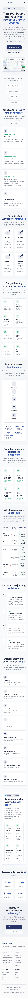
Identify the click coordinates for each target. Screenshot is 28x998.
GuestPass (18, 955)
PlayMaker (18, 957)
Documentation (6, 979)
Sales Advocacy (6, 955)
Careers (17, 974)
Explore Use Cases (14, 932)
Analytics (17, 960)
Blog (3, 977)
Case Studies (5, 972)
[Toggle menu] (24, 2)
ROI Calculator (5, 974)
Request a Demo (14, 47)
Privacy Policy (9, 987)
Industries (17, 965)
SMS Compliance (14, 989)
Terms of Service (18, 987)
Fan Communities (6, 962)
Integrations (18, 962)
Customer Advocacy (7, 960)
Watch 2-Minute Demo (14, 52)
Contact (17, 977)
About (16, 972)
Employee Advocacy (7, 957)
